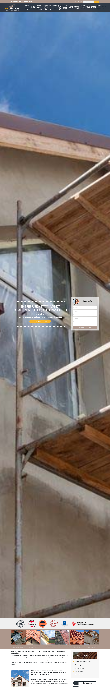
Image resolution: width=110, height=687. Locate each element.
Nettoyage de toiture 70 (54, 7)
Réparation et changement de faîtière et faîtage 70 (39, 7)
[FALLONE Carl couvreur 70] (12, 7)
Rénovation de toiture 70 (33, 7)
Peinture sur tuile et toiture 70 (60, 7)
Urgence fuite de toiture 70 (99, 7)
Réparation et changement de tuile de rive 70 (45, 7)
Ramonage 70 (104, 7)
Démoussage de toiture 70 (93, 7)
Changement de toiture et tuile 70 (76, 7)
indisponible (17, 1)
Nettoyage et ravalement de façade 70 (65, 7)
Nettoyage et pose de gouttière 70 (83, 7)
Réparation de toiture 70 (71, 7)
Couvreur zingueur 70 (88, 7)
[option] (55, 343)
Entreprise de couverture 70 (27, 7)
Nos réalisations (40, 321)
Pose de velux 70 (50, 7)
